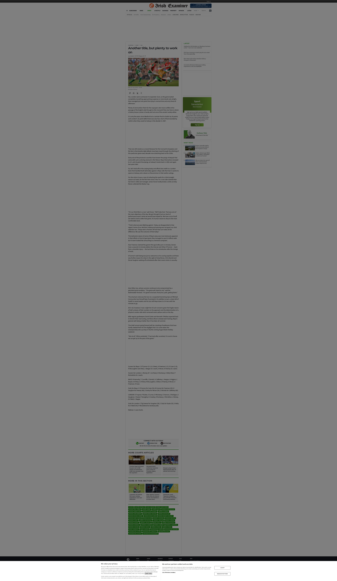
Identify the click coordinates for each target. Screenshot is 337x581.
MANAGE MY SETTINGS (222, 574)
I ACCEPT (222, 568)
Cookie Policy (148, 573)
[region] (168, 571)
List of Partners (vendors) (168, 572)
